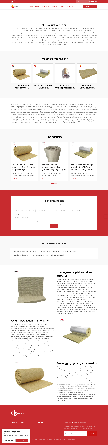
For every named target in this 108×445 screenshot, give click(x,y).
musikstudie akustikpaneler (50, 251)
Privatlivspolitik (71, 439)
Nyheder (54, 6)
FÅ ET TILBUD (90, 6)
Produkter (45, 6)
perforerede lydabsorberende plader (25, 251)
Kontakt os (70, 6)
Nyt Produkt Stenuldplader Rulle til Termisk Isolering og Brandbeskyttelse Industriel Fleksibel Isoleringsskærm (65, 86)
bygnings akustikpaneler (39, 255)
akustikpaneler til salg (69, 251)
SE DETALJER (21, 73)
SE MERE (15, 178)
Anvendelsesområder (40, 426)
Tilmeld (92, 433)
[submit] (89, 1)
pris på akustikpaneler (20, 255)
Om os (37, 6)
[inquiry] (106, 216)
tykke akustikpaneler (58, 255)
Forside (30, 6)
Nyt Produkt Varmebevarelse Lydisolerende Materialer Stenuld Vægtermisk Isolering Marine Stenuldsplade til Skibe (87, 86)
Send (54, 226)
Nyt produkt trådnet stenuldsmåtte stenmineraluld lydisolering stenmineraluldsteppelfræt (21, 86)
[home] (14, 6)
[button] (52, 183)
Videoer (62, 6)
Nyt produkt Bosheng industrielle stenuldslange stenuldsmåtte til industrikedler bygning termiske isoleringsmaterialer (43, 86)
